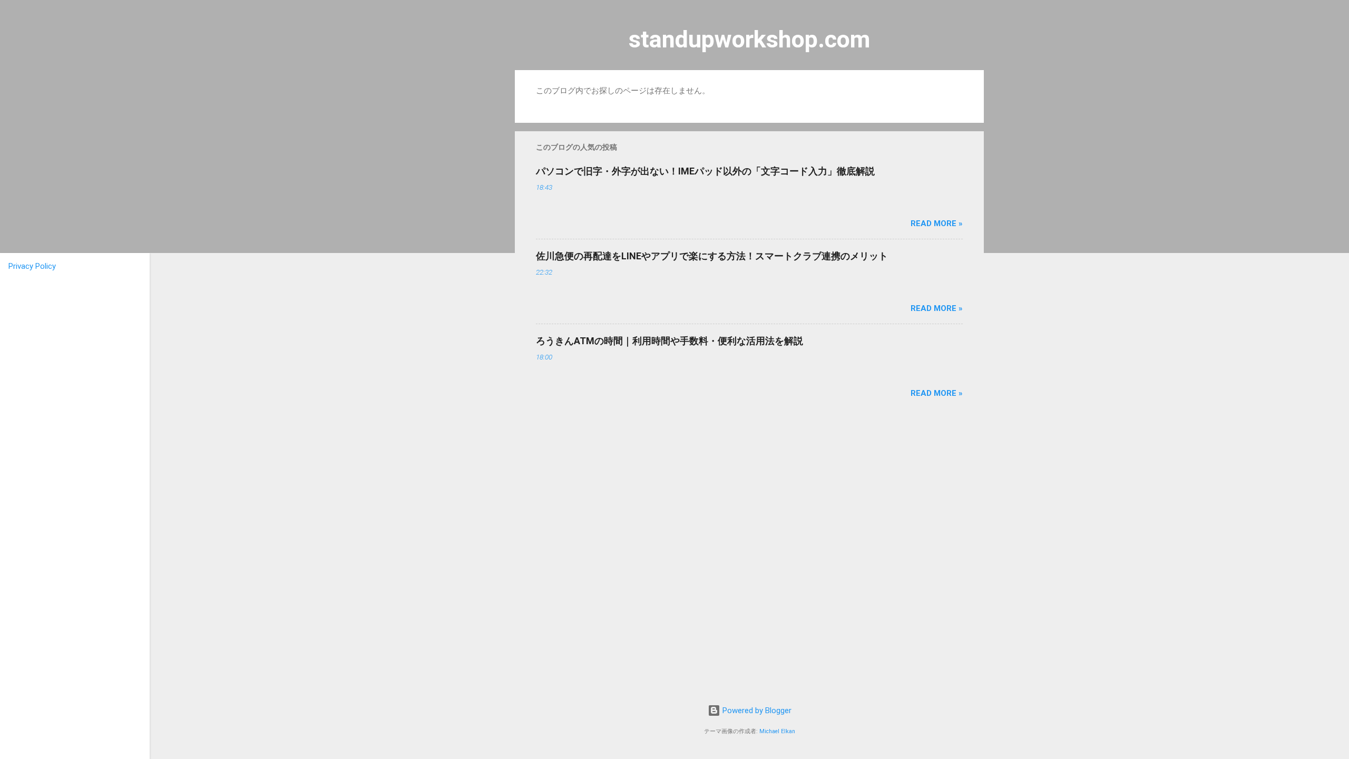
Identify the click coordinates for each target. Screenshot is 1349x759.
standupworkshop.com (749, 39)
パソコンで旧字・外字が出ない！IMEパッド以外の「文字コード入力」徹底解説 (705, 171)
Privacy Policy (32, 266)
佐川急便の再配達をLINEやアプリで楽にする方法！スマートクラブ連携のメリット (712, 255)
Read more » (937, 223)
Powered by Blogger (755, 710)
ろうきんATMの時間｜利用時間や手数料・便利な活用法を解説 (669, 340)
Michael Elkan (777, 731)
